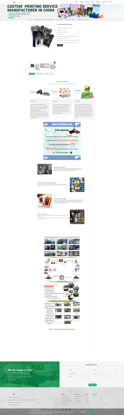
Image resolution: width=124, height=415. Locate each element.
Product (81, 1)
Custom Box (77, 398)
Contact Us (104, 1)
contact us (94, 394)
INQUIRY (60, 45)
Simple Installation (39, 73)
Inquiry (51, 73)
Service (87, 394)
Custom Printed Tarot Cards (82, 19)
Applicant (87, 400)
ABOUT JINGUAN (65, 396)
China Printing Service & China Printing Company (44, 19)
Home (76, 1)
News (92, 1)
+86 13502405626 (14, 404)
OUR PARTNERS (65, 402)
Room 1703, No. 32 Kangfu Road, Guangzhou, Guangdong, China (22, 376)
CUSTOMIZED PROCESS (67, 400)
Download (46, 73)
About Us (98, 1)
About (63, 394)
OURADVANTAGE (65, 398)
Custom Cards (60, 19)
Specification (32, 73)
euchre (36, 117)
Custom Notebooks (78, 396)
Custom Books (78, 402)
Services (87, 1)
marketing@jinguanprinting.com (17, 402)
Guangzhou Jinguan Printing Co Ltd (15, 397)
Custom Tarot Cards (69, 19)
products (77, 394)
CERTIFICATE (65, 404)
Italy (36, 107)
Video (86, 396)
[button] (55, 67)
